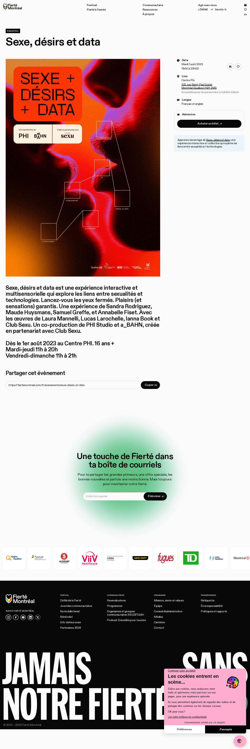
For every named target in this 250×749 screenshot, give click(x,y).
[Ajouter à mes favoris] (238, 66)
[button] (92, 5)
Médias (158, 617)
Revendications (116, 600)
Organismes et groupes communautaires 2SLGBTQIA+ (125, 613)
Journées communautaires (76, 606)
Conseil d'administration (168, 611)
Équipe (158, 606)
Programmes (114, 606)
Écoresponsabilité (211, 606)
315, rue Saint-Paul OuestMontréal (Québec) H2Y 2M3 (199, 86)
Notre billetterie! (70, 611)
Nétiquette (207, 600)
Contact (159, 628)
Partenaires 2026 (70, 628)
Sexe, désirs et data (218, 140)
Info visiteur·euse (70, 622)
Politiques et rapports (214, 611)
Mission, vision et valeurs (169, 600)
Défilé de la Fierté (70, 600)
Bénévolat (66, 617)
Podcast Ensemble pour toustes (126, 620)
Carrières (159, 622)
